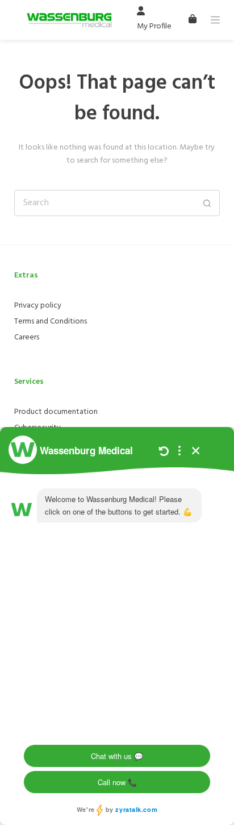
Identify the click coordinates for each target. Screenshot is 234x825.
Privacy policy (37, 305)
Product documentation (56, 411)
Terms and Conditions (50, 321)
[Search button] (206, 202)
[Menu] (215, 19)
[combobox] (105, 203)
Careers (26, 337)
